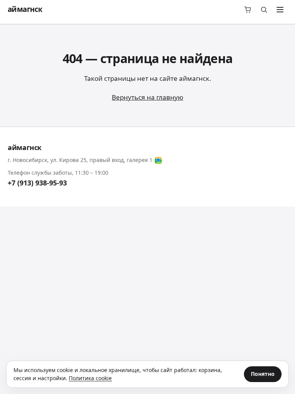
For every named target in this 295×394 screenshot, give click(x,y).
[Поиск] (264, 9)
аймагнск (25, 9)
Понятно (263, 373)
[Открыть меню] (280, 9)
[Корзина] (247, 9)
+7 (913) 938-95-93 (37, 182)
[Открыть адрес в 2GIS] (158, 160)
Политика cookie (90, 378)
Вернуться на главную (147, 97)
